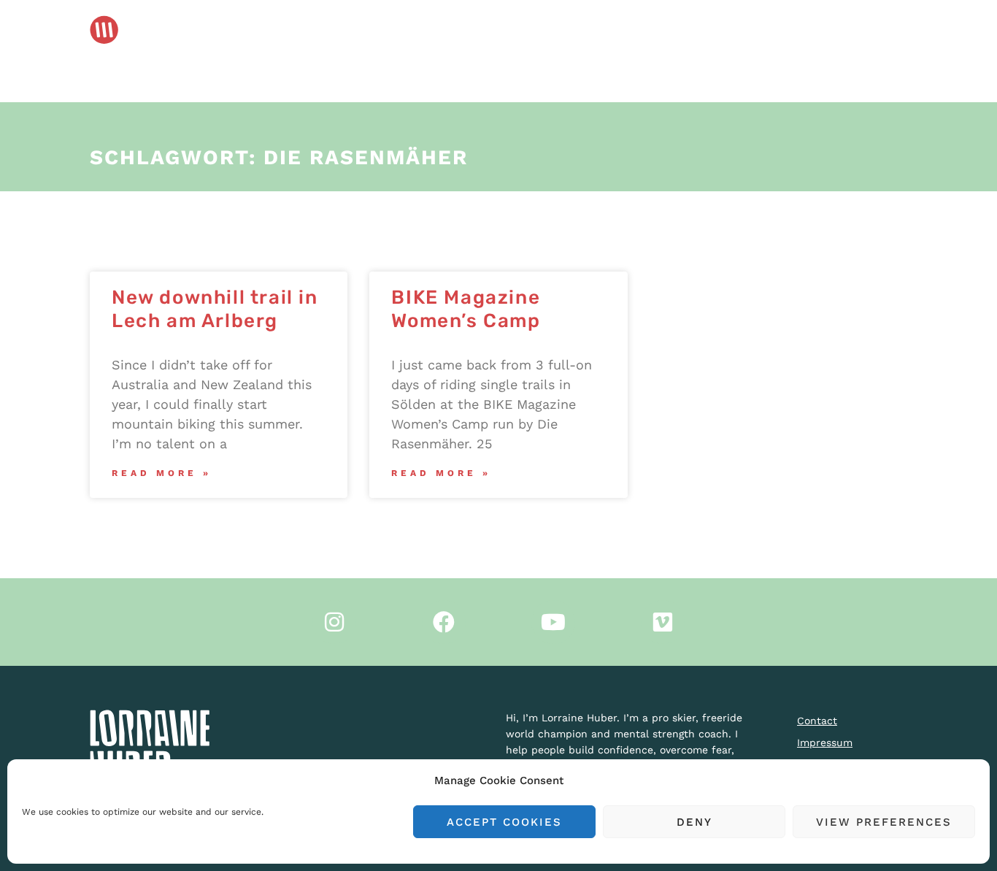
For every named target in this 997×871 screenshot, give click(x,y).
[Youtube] (553, 622)
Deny (694, 822)
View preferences (884, 822)
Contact (817, 720)
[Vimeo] (663, 622)
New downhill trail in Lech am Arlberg (215, 309)
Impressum (824, 742)
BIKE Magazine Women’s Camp (465, 309)
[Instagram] (334, 622)
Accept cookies (504, 822)
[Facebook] (444, 622)
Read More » (162, 473)
